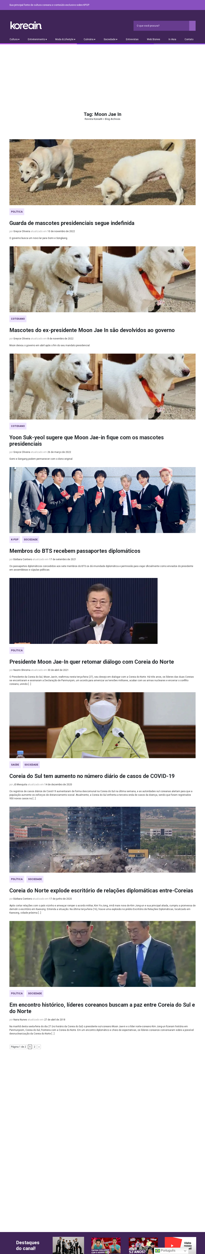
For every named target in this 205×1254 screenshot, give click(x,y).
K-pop (14, 539)
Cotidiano (18, 318)
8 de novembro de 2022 (60, 338)
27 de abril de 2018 (54, 1019)
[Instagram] (169, 5)
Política (17, 211)
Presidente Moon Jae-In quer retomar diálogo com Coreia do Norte (91, 662)
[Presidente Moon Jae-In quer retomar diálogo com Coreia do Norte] (102, 611)
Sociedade (31, 539)
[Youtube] (178, 5)
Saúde (15, 764)
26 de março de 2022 (59, 452)
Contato (189, 39)
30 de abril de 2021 (58, 670)
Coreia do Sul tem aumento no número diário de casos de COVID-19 (92, 776)
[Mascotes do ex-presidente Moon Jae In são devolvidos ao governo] (102, 279)
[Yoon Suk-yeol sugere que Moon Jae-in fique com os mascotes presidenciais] (102, 387)
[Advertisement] (102, 74)
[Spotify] (183, 5)
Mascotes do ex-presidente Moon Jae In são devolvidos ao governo (92, 330)
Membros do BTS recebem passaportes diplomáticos (74, 551)
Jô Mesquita (20, 784)
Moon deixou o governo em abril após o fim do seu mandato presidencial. (49, 345)
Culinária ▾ (89, 39)
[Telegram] (193, 5)
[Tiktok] (188, 5)
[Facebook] (164, 5)
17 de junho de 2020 (60, 898)
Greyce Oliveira (21, 231)
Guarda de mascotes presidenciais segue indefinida (71, 223)
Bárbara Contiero (22, 559)
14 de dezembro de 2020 (58, 784)
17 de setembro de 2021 (62, 559)
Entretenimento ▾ (37, 39)
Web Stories (153, 39)
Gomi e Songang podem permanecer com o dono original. (41, 458)
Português (167, 1250)
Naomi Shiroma (21, 670)
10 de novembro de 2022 (61, 231)
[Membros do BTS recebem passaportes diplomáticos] (102, 500)
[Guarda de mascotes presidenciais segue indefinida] (102, 172)
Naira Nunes (20, 1019)
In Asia (172, 39)
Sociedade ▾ (110, 39)
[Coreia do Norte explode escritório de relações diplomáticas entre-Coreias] (102, 840)
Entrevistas (132, 39)
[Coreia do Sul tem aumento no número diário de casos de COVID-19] (102, 725)
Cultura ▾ (14, 39)
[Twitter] (174, 5)
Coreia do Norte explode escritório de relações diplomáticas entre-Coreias (101, 890)
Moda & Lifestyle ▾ (65, 39)
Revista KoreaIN (26, 25)
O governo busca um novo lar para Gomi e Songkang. (38, 238)
